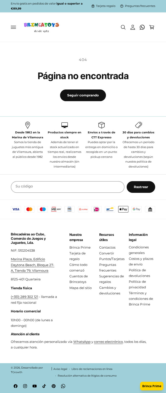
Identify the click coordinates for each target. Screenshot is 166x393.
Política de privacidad (137, 284)
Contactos (107, 247)
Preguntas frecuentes (140, 6)
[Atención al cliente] (142, 27)
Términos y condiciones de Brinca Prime (141, 298)
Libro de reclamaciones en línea (92, 369)
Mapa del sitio (80, 288)
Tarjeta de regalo (77, 256)
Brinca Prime (80, 247)
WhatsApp (82, 342)
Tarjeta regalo (105, 6)
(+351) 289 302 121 (24, 297)
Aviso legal (60, 369)
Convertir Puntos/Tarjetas (111, 256)
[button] (13, 27)
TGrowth (16, 372)
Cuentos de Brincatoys (78, 279)
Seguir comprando (83, 95)
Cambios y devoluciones (109, 290)
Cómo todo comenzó (78, 267)
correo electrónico (108, 342)
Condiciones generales (138, 250)
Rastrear (141, 187)
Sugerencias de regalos (111, 279)
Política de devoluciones (139, 273)
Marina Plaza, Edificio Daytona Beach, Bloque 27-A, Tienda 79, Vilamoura (32, 264)
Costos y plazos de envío (141, 261)
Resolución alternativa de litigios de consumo (87, 375)
